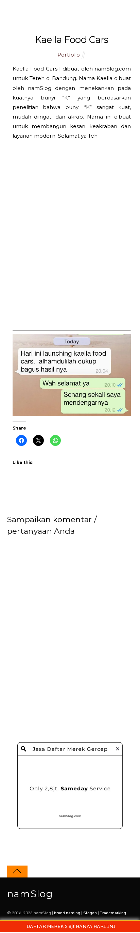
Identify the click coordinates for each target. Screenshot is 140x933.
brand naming (67, 912)
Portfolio (68, 54)
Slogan (90, 912)
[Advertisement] (70, 240)
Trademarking (113, 912)
